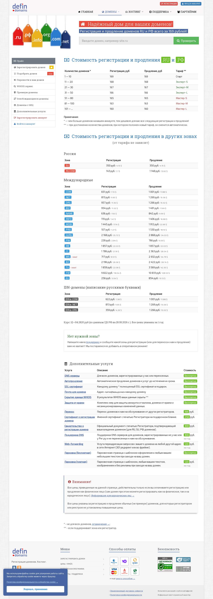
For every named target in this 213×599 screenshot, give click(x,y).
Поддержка (160, 11)
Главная (87, 11)
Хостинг (134, 11)
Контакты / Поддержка (71, 574)
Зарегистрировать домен (30, 67)
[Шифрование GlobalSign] (183, 559)
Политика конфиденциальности (126, 594)
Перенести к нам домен (30, 79)
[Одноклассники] (19, 568)
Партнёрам (188, 11)
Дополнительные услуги (31, 111)
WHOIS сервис (24, 86)
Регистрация (170, 3)
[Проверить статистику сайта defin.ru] (183, 568)
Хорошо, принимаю (35, 589)
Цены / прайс (66, 564)
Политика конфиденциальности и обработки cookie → (32, 582)
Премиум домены (27, 92)
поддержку (93, 342)
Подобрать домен (26, 73)
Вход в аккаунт (192, 3)
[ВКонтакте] (14, 568)
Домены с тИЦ (24, 105)
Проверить (188, 40)
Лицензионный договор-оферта (126, 590)
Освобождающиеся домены (32, 98)
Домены (111, 11)
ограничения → (101, 523)
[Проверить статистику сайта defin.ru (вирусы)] (165, 564)
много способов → (125, 578)
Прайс (20, 60)
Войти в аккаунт (25, 123)
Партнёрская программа (72, 569)
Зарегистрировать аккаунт (31, 117)
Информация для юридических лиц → (112, 495)
